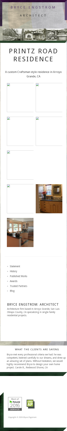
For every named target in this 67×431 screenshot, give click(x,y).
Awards (13, 281)
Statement (15, 266)
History (13, 271)
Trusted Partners (18, 286)
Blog (12, 290)
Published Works (18, 276)
